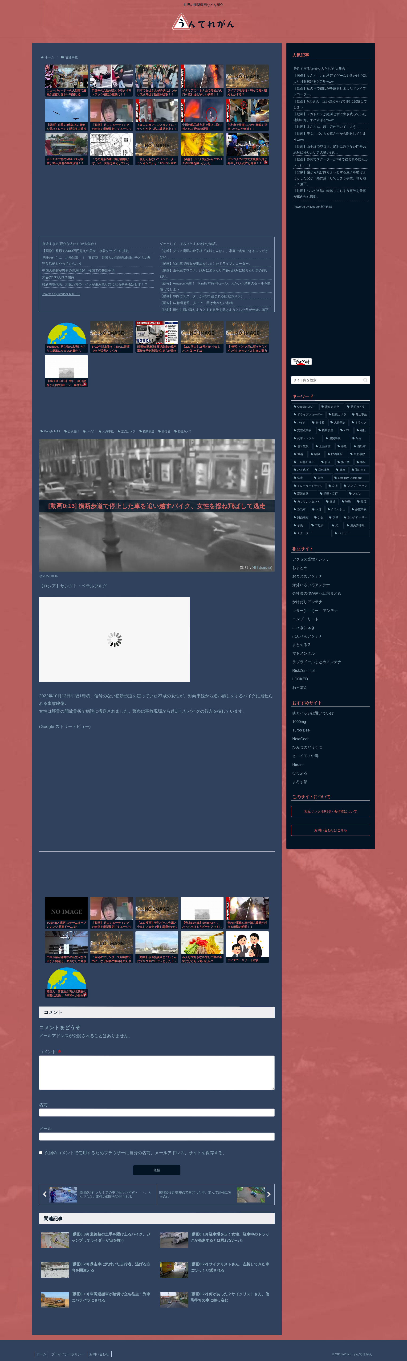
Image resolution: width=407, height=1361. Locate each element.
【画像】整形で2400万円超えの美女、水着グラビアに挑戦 (85, 251)
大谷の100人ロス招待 (58, 277)
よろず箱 (299, 782)
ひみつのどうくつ (307, 747)
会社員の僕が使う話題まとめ (316, 593)
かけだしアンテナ (307, 602)
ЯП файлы (261, 567)
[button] (365, 380)
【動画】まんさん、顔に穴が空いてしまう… (326, 127)
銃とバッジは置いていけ (313, 713)
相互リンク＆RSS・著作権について (330, 811)
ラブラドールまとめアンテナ (316, 662)
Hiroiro (298, 765)
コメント (50, 1051)
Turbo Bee (301, 730)
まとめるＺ (301, 645)
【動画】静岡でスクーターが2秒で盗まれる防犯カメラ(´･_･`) (205, 296)
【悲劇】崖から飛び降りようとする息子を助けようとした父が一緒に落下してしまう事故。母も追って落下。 (329, 178)
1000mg (299, 722)
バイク (90, 431)
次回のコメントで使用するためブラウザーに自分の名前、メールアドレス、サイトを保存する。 (136, 1152)
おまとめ (299, 568)
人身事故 (108, 431)
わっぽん (299, 688)
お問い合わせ (99, 1354)
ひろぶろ (299, 773)
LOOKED (300, 679)
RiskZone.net (303, 671)
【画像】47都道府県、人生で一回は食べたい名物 (196, 303)
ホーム (41, 1354)
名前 (43, 1104)
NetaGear (300, 739)
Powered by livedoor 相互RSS (61, 294)
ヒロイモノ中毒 (305, 756)
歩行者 (166, 431)
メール (45, 1128)
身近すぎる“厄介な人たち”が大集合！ (69, 244)
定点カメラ (128, 431)
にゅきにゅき (303, 628)
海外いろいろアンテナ (311, 585)
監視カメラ (185, 431)
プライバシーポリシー (67, 1354)
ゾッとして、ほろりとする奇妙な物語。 (189, 244)
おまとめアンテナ (307, 576)
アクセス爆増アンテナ (311, 559)
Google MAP (52, 431)
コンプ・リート (305, 619)
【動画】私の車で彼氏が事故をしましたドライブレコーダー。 (206, 263)
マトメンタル (303, 653)
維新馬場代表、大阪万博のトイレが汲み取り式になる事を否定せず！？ (95, 284)
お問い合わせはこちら (330, 830)
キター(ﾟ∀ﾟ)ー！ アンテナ (315, 611)
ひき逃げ (73, 431)
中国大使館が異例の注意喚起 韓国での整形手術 (78, 270)
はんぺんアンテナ (307, 636)
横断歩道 (148, 431)
